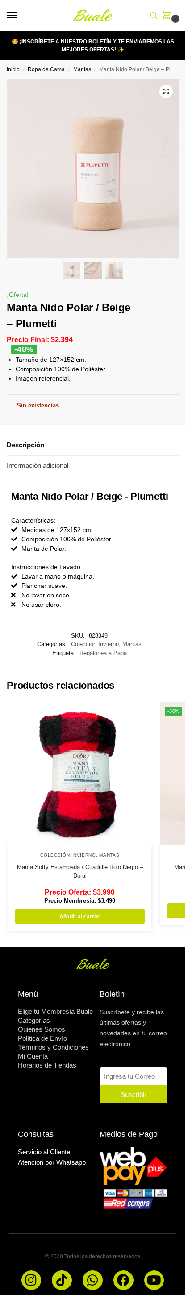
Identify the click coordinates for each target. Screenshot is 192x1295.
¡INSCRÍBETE (37, 42)
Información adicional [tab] (37, 465)
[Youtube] (154, 1280)
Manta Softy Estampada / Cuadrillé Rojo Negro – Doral (80, 871)
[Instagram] (31, 1280)
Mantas (82, 69)
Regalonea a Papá (103, 653)
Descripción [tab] (25, 445)
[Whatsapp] (93, 1280)
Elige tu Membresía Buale (55, 1011)
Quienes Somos (41, 1029)
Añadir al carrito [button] (79, 916)
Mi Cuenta (33, 1056)
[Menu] (20, 15)
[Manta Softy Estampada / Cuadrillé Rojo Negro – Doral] (79, 773)
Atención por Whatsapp (52, 1162)
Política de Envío (42, 1038)
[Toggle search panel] (154, 15)
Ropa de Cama (46, 69)
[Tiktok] (62, 1280)
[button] (168, 16)
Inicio (13, 69)
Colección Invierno (95, 644)
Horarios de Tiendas (47, 1065)
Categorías (34, 1020)
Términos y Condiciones (53, 1047)
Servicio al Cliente (44, 1152)
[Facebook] (123, 1280)
